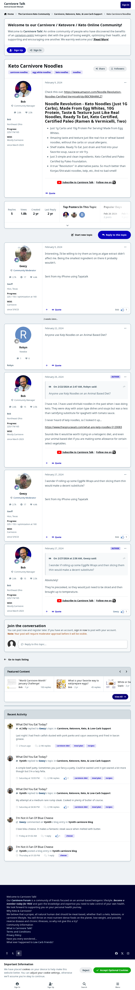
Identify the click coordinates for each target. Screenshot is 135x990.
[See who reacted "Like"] (65, 778)
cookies (26, 969)
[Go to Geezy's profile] (74, 215)
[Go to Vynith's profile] (10, 758)
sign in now (80, 630)
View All (119, 696)
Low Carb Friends (42, 942)
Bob (23, 101)
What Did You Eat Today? (31, 724)
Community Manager (24, 105)
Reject (85, 970)
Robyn (23, 347)
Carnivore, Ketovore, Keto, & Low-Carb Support (84, 728)
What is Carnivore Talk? (19, 928)
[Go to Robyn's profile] (82, 215)
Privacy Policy (14, 935)
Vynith (23, 760)
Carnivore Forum (21, 900)
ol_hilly (23, 728)
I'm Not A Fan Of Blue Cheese (34, 818)
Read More (101, 39)
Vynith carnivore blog (80, 822)
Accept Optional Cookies (114, 970)
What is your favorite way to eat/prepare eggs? (83, 682)
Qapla (120, 685)
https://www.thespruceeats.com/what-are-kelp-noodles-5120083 (83, 427)
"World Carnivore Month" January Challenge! (32, 682)
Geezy (23, 266)
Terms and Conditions (19, 931)
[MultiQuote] (46, 309)
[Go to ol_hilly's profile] (10, 726)
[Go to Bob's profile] (23, 89)
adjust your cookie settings (45, 972)
